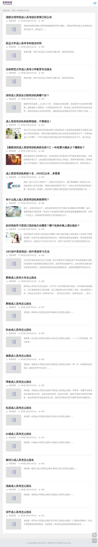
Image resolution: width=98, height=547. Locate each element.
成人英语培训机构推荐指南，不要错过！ (29, 121)
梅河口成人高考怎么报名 (20, 459)
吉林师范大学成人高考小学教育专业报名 (29, 69)
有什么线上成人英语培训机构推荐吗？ (27, 199)
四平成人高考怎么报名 (18, 512)
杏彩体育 (12, 21)
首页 (13, 10)
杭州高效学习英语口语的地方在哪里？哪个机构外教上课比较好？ (43, 225)
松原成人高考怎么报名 (18, 407)
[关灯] (94, 540)
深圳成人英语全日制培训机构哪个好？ (27, 95)
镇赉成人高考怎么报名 (18, 355)
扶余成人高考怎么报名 (18, 329)
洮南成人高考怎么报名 (18, 486)
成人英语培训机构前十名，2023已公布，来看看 (33, 173)
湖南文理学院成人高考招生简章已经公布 (29, 17)
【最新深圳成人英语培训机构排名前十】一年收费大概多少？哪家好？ (45, 147)
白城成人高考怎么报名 (18, 433)
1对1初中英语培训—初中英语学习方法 (28, 251)
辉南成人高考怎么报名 (18, 303)
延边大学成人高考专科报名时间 (24, 43)
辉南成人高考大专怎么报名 (21, 277)
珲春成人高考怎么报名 (18, 381)
